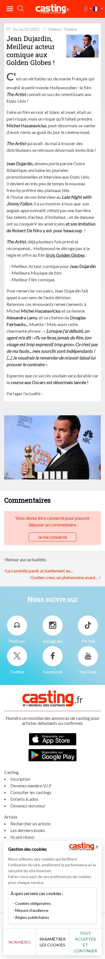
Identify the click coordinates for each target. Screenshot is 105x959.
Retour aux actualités (26, 559)
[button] (87, 8)
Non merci (20, 942)
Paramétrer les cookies (52, 942)
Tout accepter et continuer (85, 942)
